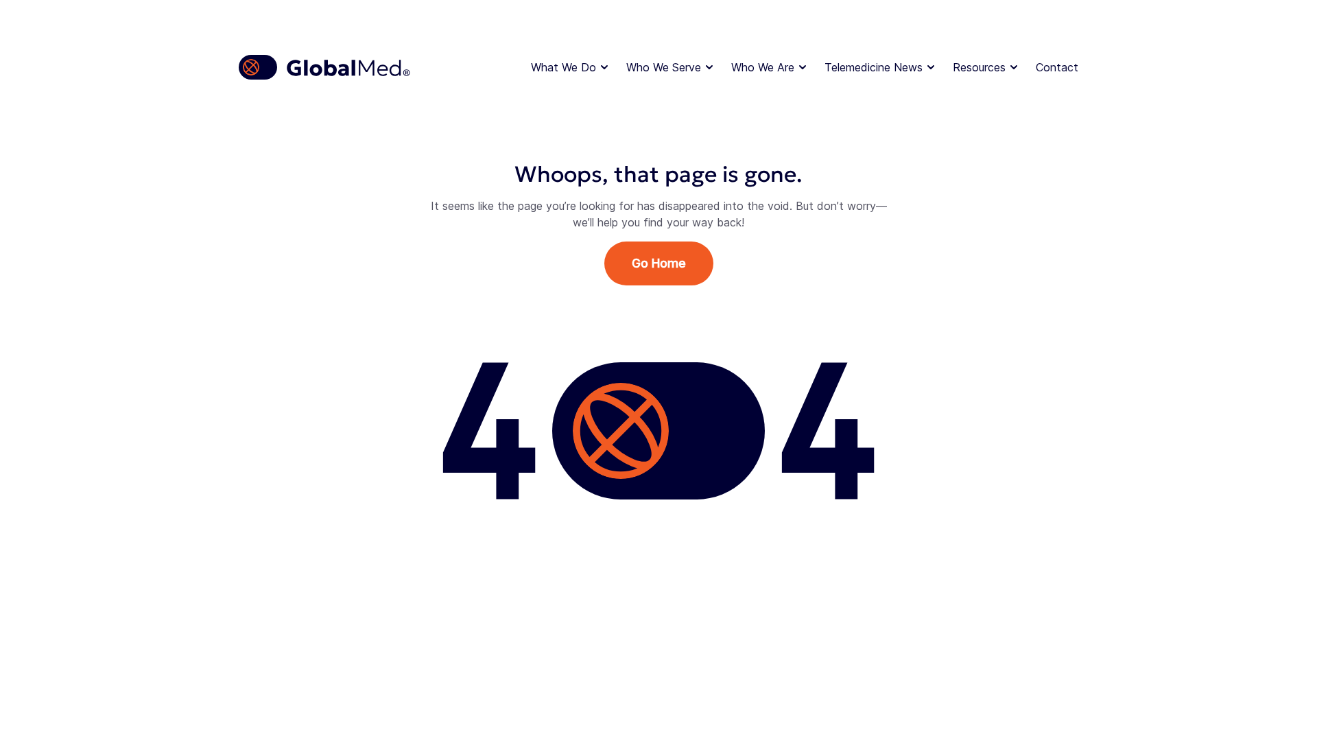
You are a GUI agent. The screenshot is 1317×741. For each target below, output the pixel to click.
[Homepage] (325, 67)
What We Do (563, 67)
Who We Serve (663, 67)
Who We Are (762, 67)
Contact (1057, 67)
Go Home (659, 263)
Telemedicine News (873, 67)
